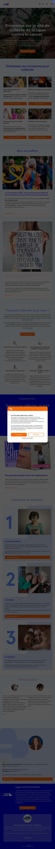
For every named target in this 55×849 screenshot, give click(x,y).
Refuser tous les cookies (27, 438)
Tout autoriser (18, 434)
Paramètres (36, 434)
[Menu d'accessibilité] (53, 1)
